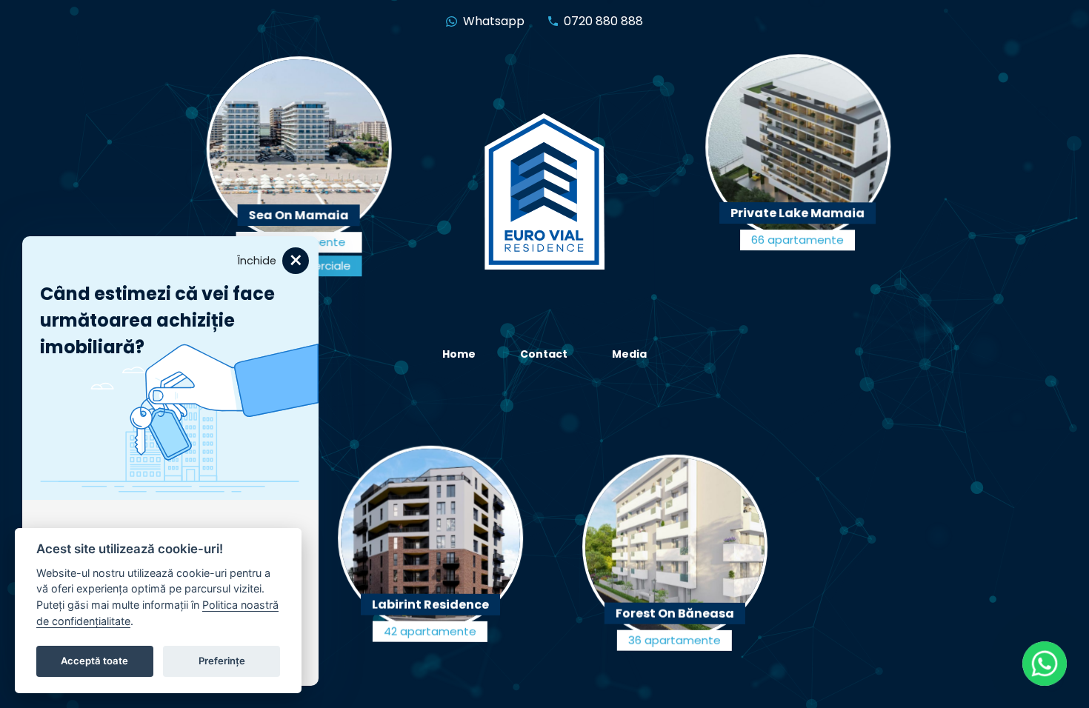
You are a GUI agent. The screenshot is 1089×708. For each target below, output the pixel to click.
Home (459, 354)
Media (629, 354)
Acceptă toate (94, 661)
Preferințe (222, 661)
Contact (543, 354)
